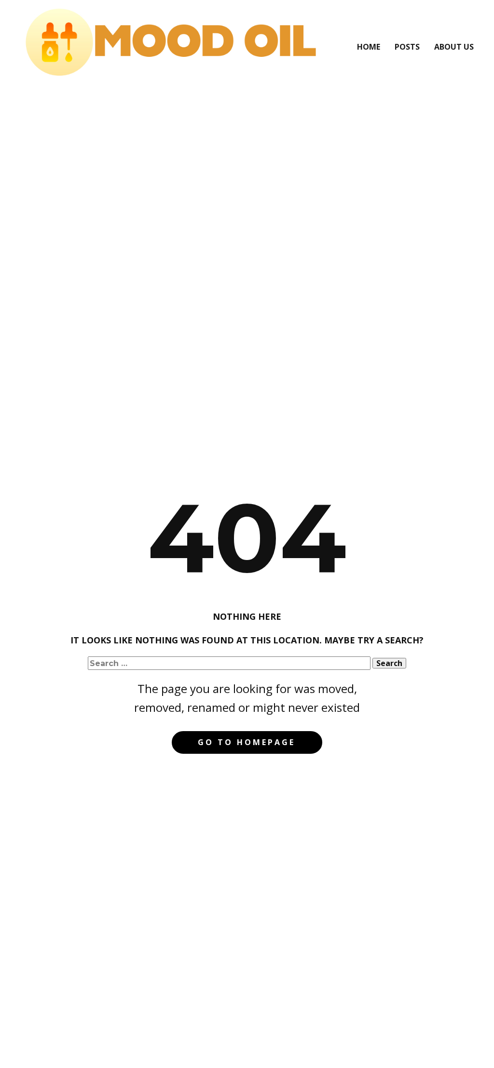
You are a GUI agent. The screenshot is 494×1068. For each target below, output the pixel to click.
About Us (454, 46)
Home (368, 46)
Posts (407, 46)
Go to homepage (246, 742)
